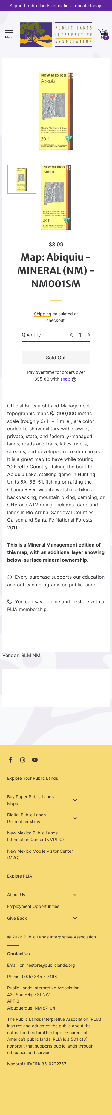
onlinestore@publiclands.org (47, 965)
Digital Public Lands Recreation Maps (26, 818)
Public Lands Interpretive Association (60, 936)
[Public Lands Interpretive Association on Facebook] (10, 760)
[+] (89, 335)
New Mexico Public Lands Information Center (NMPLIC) (35, 836)
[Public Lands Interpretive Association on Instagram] (22, 760)
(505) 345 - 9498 (39, 976)
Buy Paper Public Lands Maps (30, 800)
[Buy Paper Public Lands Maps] (75, 800)
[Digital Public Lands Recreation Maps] (75, 818)
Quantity (31, 335)
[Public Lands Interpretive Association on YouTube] (35, 760)
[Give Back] (75, 918)
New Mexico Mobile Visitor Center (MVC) (40, 854)
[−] (71, 335)
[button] (103, 34)
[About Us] (75, 895)
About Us (16, 894)
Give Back (17, 918)
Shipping (42, 313)
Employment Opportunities (33, 906)
